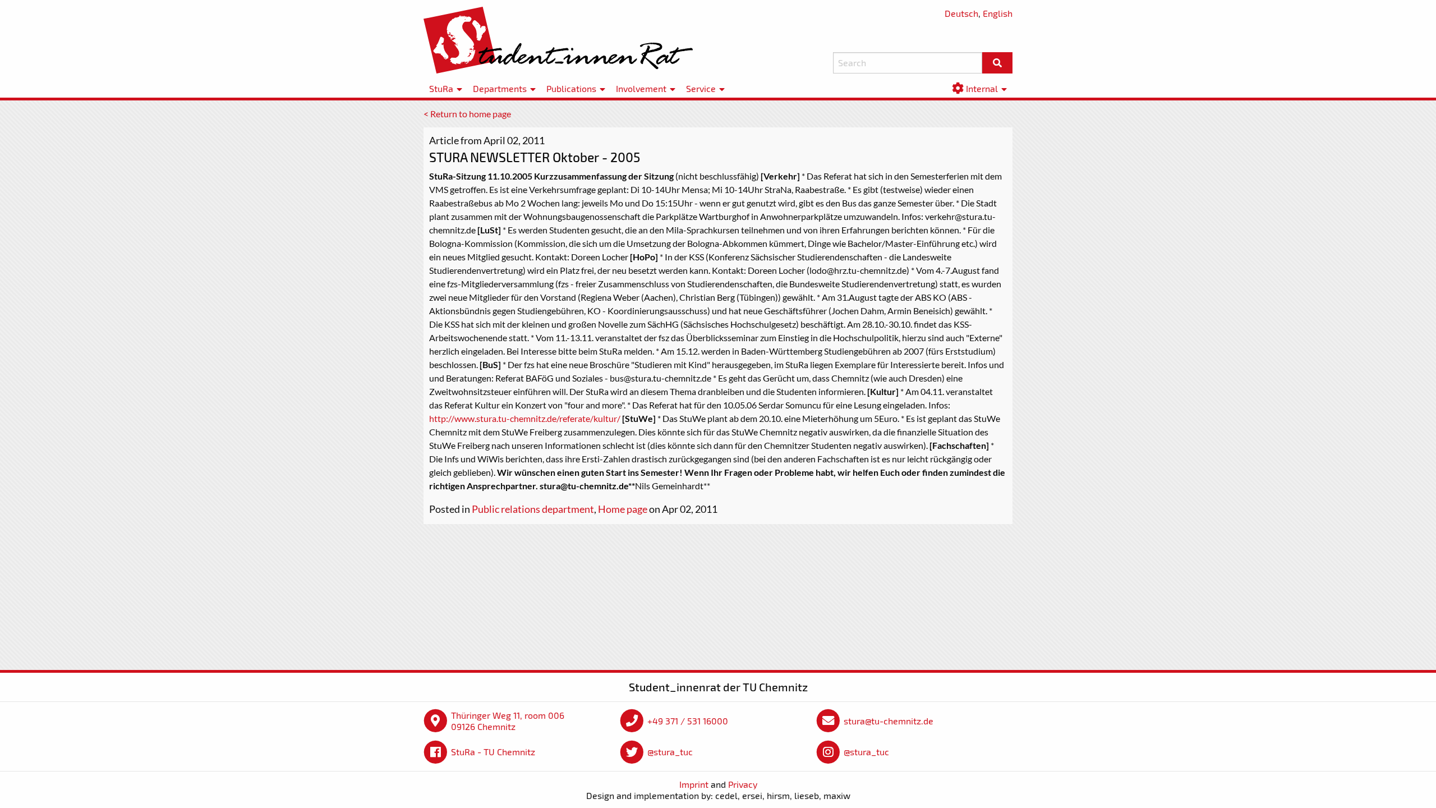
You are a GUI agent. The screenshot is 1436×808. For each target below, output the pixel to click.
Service (701, 88)
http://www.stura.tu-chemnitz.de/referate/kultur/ (524, 418)
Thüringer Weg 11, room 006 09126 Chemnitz (507, 721)
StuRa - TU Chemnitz (493, 751)
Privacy (742, 784)
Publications (571, 88)
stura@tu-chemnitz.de (888, 720)
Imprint (693, 784)
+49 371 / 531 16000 (687, 720)
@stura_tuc (670, 751)
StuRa (441, 88)
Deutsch (961, 13)
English (997, 13)
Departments (500, 88)
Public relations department (533, 509)
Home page (622, 509)
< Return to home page (467, 113)
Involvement (641, 88)
